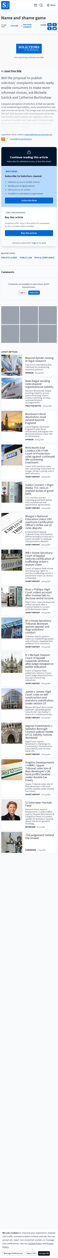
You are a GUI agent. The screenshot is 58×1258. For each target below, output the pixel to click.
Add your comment (27, 26)
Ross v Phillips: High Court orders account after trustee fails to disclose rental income (39, 593)
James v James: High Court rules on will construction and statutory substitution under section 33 (39, 698)
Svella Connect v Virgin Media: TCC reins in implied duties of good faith (39, 489)
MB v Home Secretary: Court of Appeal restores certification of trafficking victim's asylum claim (39, 559)
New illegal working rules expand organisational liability (39, 384)
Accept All (44, 1253)
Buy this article (29, 233)
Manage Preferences (13, 1253)
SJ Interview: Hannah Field (38, 804)
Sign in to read (39, 243)
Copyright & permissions (21, 139)
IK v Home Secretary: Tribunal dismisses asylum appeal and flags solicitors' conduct (38, 627)
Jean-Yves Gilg (12, 71)
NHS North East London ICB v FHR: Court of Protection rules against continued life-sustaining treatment (40, 455)
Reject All (31, 1253)
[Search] (41, 5)
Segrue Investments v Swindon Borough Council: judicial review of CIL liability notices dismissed (39, 732)
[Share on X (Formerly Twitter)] (54, 24)
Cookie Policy (35, 1243)
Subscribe (34, 292)
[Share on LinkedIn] (49, 24)
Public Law (26, 257)
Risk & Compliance (44, 257)
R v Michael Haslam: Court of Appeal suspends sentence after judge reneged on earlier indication (39, 661)
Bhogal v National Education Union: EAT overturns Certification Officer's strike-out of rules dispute (39, 522)
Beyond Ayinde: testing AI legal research (39, 359)
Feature (14, 26)
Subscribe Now (29, 200)
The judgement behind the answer (39, 836)
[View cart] (35, 5)
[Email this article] (54, 28)
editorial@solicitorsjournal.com (38, 134)
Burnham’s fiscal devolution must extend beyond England (35, 418)
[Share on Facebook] (49, 28)
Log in (22, 292)
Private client (9, 257)
